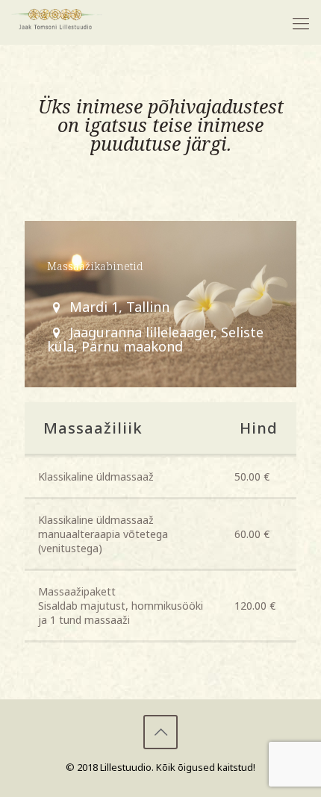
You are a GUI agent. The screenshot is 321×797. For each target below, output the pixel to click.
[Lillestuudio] (56, 22)
